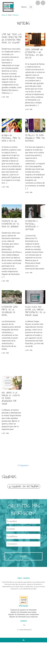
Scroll (23, 640)
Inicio (10, 15)
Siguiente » (24, 465)
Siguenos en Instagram (25, 486)
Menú (24, 6)
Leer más (5, 96)
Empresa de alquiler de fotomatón (23, 610)
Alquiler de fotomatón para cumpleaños (23, 614)
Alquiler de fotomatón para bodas (23, 612)
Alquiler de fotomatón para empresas (23, 617)
